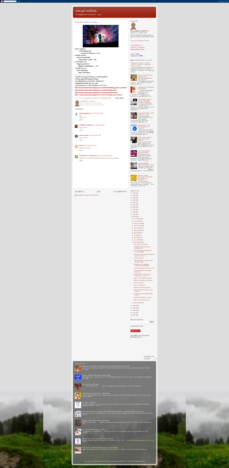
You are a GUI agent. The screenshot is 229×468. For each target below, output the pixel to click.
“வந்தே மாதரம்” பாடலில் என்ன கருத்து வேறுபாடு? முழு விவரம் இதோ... (100, 447)
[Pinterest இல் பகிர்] (123, 98)
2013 (134, 310)
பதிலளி (81, 119)
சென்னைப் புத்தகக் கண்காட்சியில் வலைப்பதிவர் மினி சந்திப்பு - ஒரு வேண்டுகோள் (145, 177)
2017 (134, 214)
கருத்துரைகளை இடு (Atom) (91, 195)
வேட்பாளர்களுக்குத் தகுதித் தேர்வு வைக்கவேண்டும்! (142, 251)
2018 (134, 212)
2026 (134, 193)
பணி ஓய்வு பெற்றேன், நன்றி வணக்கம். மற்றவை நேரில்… (96, 375)
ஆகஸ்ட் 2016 (138, 228)
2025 (134, 195)
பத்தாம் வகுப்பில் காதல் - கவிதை (90, 384)
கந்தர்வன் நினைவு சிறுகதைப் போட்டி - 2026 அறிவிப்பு (96, 393)
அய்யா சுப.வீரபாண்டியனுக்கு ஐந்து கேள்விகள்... (145, 75)
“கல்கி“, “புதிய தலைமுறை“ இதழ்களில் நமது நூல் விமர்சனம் (145, 139)
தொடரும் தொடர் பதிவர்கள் (141, 244)
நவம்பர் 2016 (137, 221)
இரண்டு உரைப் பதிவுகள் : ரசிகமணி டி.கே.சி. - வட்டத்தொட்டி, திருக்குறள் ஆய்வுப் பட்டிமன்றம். (141, 64)
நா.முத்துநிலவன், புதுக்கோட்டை (140, 31)
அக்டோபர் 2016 (138, 223)
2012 (134, 312)
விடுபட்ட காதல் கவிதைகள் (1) (142, 299)
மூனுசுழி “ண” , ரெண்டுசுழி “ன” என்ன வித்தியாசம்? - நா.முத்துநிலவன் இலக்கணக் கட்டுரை (106, 366)
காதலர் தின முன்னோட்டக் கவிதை (143, 297)
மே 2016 (136, 235)
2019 (134, 209)
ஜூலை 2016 (137, 230)
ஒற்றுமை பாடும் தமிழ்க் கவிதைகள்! (143, 278)
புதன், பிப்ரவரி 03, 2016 (97, 113)
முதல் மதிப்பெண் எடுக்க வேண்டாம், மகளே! (93, 429)
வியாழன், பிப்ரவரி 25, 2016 (105, 155)
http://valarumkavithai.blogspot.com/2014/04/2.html (96, 90)
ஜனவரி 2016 (137, 302)
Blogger (136, 461)
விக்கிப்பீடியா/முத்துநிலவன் (138, 47)
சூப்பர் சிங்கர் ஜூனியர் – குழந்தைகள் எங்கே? (144, 151)
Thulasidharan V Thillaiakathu (88, 155)
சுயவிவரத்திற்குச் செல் (136, 45)
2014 (134, 308)
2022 (134, 202)
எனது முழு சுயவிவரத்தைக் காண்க (140, 40)
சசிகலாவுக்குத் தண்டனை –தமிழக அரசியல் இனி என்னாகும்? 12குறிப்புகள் (145, 101)
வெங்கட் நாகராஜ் (83, 135)
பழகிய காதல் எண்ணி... (140, 285)
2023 (134, 200)
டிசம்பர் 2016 (137, 218)
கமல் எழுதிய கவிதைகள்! (88, 402)
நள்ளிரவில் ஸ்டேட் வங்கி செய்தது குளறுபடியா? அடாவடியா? (144, 127)
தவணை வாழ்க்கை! (139, 282)
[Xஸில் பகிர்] (119, 98)
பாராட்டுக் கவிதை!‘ (138, 258)
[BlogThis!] (117, 98)
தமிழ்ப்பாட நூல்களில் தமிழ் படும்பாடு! (143, 280)
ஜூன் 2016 (137, 232)
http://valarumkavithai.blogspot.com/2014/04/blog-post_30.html (98, 95)
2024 (134, 197)
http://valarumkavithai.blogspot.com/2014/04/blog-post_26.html (100, 88)
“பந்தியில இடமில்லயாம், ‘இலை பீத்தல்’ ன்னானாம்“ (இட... (143, 261)
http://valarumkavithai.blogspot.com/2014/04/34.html (96, 93)
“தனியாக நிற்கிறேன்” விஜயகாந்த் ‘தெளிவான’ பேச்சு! (146, 164)
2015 (134, 305)
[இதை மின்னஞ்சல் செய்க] (116, 98)
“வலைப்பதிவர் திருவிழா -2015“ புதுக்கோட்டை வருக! (146, 113)
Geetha (81, 145)
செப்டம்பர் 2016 (138, 225)
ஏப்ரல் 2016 (137, 237)
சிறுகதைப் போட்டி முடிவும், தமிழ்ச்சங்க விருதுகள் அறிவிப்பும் (97, 438)
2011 (134, 315)
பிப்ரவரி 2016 (137, 242)
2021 (134, 205)
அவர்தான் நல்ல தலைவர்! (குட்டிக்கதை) (144, 268)
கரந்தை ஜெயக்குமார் (84, 113)
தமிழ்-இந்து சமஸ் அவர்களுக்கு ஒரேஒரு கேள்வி (142, 247)
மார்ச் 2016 (137, 240)
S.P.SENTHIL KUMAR (85, 125)
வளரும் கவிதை (86, 10)
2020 (134, 207)
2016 (134, 216)
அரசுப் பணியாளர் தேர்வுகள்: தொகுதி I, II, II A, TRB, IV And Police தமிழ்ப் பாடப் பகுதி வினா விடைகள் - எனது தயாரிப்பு (113, 411)
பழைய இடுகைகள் (120, 191)
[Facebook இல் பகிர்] (121, 98)
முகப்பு (99, 191)
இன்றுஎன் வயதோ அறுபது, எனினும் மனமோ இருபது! (95, 420)
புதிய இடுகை (79, 191)
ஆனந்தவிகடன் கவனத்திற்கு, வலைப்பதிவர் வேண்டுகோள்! (142, 265)
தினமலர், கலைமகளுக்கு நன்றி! (142, 287)
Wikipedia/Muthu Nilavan (138, 49)
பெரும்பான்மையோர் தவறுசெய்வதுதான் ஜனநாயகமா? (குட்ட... (144, 255)
